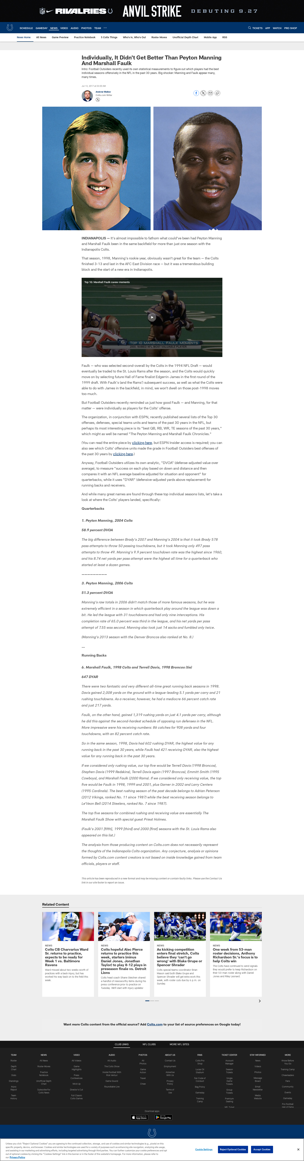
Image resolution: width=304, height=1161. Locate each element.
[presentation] (260, 1001)
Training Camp (288, 1069)
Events (288, 1092)
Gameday (199, 1092)
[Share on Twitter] (203, 94)
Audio (112, 1055)
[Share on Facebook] (196, 94)
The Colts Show (111, 1066)
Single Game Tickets (229, 1081)
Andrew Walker (103, 91)
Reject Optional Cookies (233, 1149)
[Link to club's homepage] (10, 27)
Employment (170, 1066)
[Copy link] (217, 93)
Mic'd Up (77, 1083)
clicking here (142, 442)
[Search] (249, 27)
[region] (152, 1149)
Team (13, 1055)
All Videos (76, 1060)
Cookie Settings (204, 1149)
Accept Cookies (262, 1149)
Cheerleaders (288, 1075)
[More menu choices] (105, 27)
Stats (13, 1075)
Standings (13, 1081)
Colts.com (155, 1024)
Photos (143, 1055)
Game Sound (112, 1081)
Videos (258, 1066)
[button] (152, 317)
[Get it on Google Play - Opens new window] (163, 1119)
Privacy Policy (17, 1157)
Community (287, 1086)
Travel (143, 1078)
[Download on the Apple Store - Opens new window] (139, 1118)
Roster (14, 1060)
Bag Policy (200, 1086)
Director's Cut (76, 1089)
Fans (288, 1081)
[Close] (298, 1149)
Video (77, 1055)
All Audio (111, 1060)
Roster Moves (43, 1066)
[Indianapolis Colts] (152, 1134)
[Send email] (210, 94)
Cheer (143, 1083)
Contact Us (170, 1060)
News (44, 1055)
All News (44, 1060)
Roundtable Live (111, 1086)
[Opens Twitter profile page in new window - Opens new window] (98, 100)
